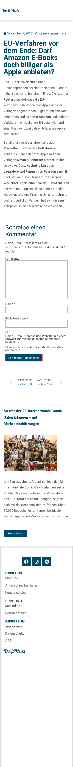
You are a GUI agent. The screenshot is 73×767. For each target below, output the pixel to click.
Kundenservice (16, 592)
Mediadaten (13, 606)
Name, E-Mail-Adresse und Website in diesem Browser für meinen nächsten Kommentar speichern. (35, 338)
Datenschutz (14, 633)
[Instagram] (36, 561)
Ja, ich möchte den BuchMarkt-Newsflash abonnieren (34, 348)
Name (10, 303)
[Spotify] (46, 561)
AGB (8, 640)
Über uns (11, 578)
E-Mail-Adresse (16, 318)
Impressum (13, 626)
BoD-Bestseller (16, 613)
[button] (4, 469)
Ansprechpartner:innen (20, 585)
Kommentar (14, 258)
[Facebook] (26, 561)
